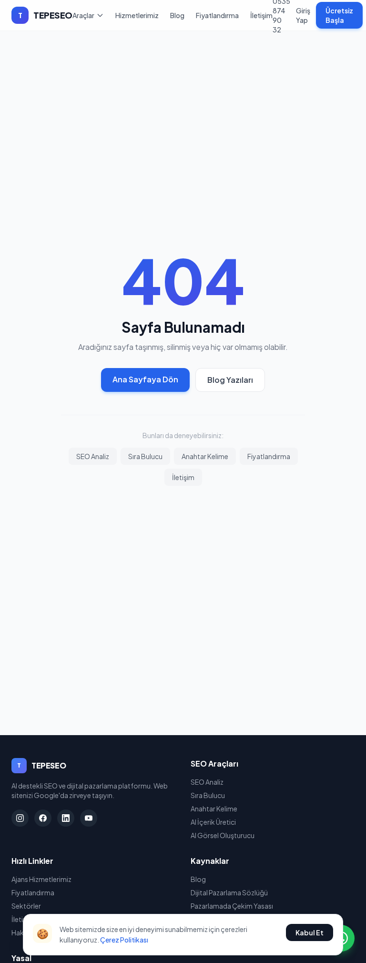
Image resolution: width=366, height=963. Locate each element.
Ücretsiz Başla (339, 15)
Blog (177, 15)
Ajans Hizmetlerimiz (41, 879)
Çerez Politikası (124, 939)
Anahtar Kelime (205, 456)
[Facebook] (42, 818)
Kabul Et (309, 932)
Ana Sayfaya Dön (145, 379)
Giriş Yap (303, 15)
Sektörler (26, 906)
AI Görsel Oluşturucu (222, 835)
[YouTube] (88, 818)
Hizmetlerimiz (137, 15)
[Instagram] (20, 818)
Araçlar (83, 15)
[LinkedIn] (65, 818)
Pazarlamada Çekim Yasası (232, 906)
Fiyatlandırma (217, 15)
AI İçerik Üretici (213, 822)
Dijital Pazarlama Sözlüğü (229, 892)
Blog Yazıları (230, 380)
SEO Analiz (92, 456)
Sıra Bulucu (145, 456)
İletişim (261, 15)
